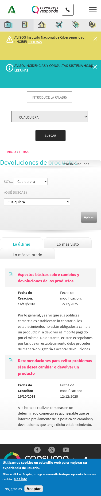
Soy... (8, 181)
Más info (20, 479)
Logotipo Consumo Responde (45, 10)
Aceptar (34, 489)
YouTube (65, 450)
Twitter (51, 450)
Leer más (35, 42)
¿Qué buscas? (15, 192)
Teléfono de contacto (67, 5)
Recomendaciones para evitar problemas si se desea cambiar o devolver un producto (55, 367)
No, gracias (13, 489)
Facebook (37, 450)
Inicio (11, 152)
